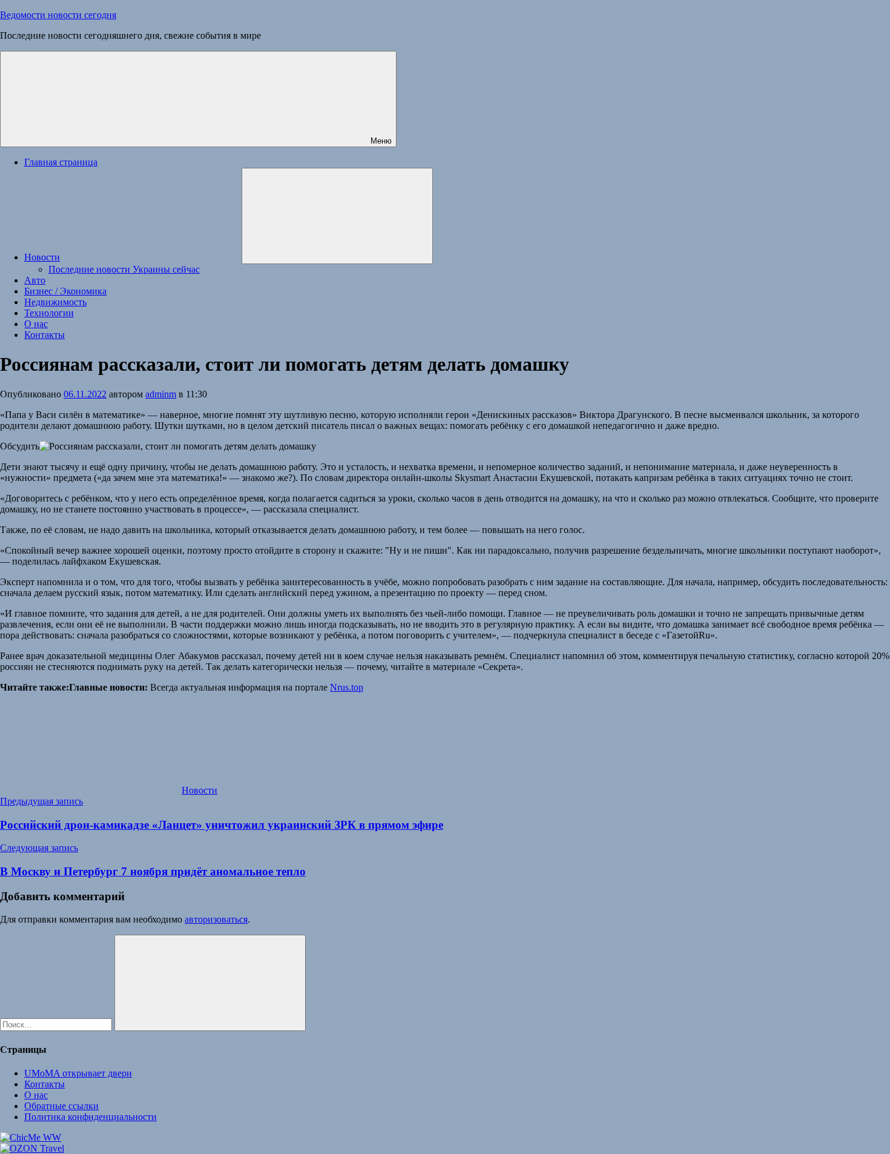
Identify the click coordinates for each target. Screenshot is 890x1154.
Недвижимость (55, 302)
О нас (36, 324)
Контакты (44, 335)
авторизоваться (216, 919)
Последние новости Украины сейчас (124, 269)
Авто (34, 280)
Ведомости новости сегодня (58, 15)
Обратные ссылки (61, 1106)
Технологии (49, 313)
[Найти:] (57, 1024)
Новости (42, 257)
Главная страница (60, 162)
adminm (160, 394)
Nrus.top (346, 687)
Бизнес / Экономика (65, 291)
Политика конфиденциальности (90, 1117)
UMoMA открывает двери (78, 1073)
